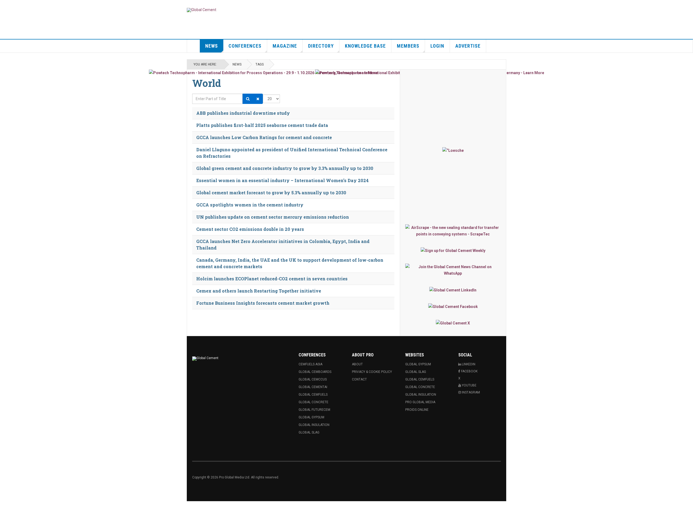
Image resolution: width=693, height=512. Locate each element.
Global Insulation (314, 425)
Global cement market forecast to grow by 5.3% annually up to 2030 (271, 192)
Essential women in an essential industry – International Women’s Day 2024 (282, 180)
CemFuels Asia (310, 364)
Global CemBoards (315, 372)
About (357, 364)
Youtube (468, 385)
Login (437, 46)
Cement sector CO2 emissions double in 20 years (250, 229)
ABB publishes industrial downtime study (243, 113)
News (211, 46)
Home (193, 46)
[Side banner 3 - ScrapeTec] (453, 230)
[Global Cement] (201, 10)
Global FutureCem (314, 410)
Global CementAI (313, 387)
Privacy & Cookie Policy (372, 372)
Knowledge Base (365, 46)
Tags (260, 64)
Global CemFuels (313, 394)
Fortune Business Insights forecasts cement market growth (262, 303)
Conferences (244, 46)
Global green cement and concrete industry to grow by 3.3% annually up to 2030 (284, 168)
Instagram (470, 392)
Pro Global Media (420, 402)
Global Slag (309, 432)
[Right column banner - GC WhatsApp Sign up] (453, 270)
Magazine (285, 46)
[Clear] (258, 99)
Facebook (469, 371)
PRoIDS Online (417, 410)
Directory (321, 46)
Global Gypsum (311, 417)
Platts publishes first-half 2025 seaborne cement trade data (262, 125)
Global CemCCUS (313, 379)
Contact (359, 379)
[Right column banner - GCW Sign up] (453, 250)
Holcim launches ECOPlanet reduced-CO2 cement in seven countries (272, 278)
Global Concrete (313, 402)
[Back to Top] (5, 506)
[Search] (248, 99)
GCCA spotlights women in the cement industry (249, 205)
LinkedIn (468, 364)
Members (408, 46)
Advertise (467, 46)
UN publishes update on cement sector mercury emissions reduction (272, 217)
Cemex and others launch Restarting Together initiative (258, 291)
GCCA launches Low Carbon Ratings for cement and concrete (264, 137)
